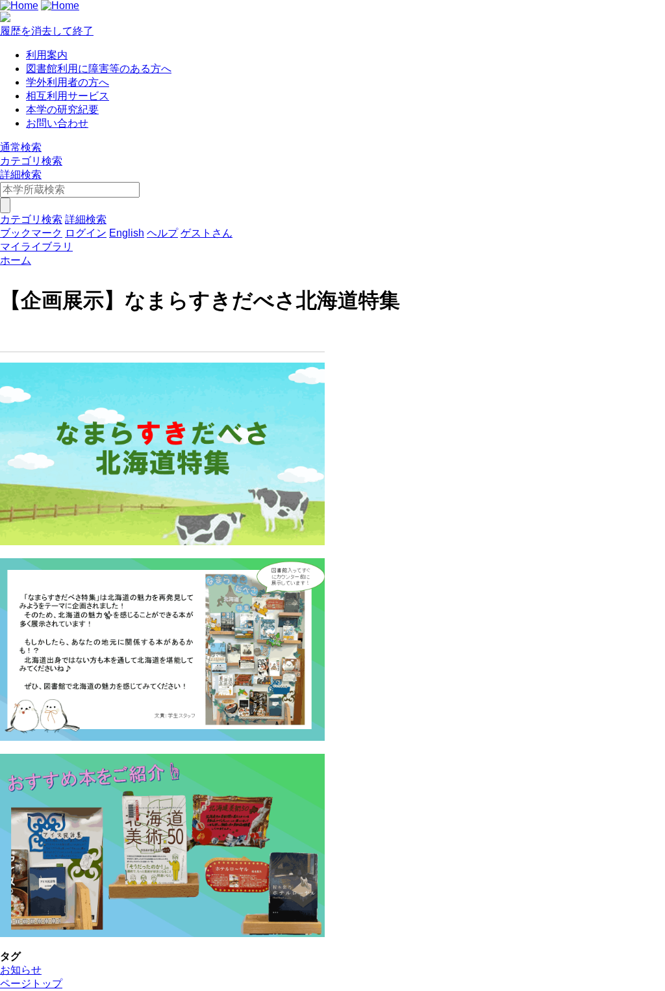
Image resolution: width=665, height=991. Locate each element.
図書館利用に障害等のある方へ (98, 68)
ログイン (86, 232)
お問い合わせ (57, 123)
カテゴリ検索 (31, 160)
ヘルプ (162, 232)
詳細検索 (21, 174)
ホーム (15, 260)
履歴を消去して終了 (47, 30)
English (126, 232)
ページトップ (31, 983)
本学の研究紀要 (62, 109)
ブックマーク (31, 232)
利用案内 (47, 54)
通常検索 (21, 147)
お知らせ (21, 969)
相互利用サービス (67, 95)
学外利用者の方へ (67, 82)
